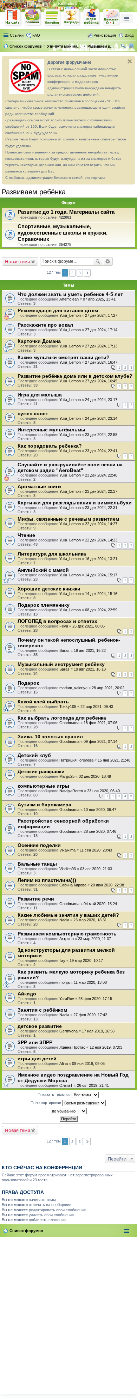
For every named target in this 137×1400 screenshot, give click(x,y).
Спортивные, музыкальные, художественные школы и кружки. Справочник (62, 232)
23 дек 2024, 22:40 (101, 475)
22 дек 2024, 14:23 (101, 540)
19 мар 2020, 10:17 (86, 960)
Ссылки (17, 35)
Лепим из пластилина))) (47, 880)
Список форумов (26, 1231)
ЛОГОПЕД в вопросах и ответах (57, 621)
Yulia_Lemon (70, 315)
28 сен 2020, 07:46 (100, 831)
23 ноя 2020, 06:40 (103, 791)
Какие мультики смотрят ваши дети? (64, 357)
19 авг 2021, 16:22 (90, 650)
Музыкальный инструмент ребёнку (61, 664)
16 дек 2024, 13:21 (101, 559)
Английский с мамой (43, 570)
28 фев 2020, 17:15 (95, 998)
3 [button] (80, 273)
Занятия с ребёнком (42, 1010)
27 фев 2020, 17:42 (90, 1015)
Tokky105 (67, 706)
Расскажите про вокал (45, 325)
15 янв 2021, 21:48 (114, 760)
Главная (33, 17)
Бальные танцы (37, 864)
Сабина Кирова (72, 885)
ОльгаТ (66, 1085)
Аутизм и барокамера (44, 804)
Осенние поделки (39, 845)
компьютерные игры (43, 786)
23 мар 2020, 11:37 (94, 939)
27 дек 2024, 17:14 (101, 330)
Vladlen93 (67, 869)
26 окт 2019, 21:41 (93, 1085)
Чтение (26, 535)
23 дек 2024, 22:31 (101, 507)
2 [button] (72, 273)
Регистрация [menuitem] (104, 35)
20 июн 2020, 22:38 (107, 885)
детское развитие (40, 1026)
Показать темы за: (55, 1094)
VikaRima (67, 850)
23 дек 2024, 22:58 (101, 434)
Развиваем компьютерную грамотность (67, 934)
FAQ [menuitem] (36, 35)
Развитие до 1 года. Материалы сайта (66, 212)
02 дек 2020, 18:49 (95, 776)
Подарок (28, 683)
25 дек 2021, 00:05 (88, 626)
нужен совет (33, 413)
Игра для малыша (40, 395)
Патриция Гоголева (76, 760)
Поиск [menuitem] (124, 47)
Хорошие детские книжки (49, 589)
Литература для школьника (52, 554)
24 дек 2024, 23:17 (101, 400)
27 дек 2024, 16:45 (101, 381)
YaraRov (66, 998)
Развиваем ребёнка (34, 192)
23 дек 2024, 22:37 (101, 491)
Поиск (98, 261)
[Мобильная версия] (132, 46)
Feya (63, 626)
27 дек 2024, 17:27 (101, 315)
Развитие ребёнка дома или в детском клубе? (75, 376)
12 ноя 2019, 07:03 (106, 1047)
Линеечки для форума (52, 17)
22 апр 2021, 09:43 (96, 706)
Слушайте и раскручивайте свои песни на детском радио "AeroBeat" (70, 467)
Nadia (64, 920)
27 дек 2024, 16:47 (101, 362)
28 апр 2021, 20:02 (108, 688)
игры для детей (37, 1058)
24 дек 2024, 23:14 (101, 418)
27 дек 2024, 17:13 (101, 346)
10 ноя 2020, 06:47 (100, 809)
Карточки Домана (39, 341)
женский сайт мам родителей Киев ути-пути (13, 18)
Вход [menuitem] (129, 35)
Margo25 (66, 776)
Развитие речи (36, 899)
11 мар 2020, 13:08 (90, 982)
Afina (63, 1063)
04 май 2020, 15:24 (100, 904)
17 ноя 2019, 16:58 (98, 1031)
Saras (64, 650)
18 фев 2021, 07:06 (100, 723)
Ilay (62, 960)
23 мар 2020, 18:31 (90, 920)
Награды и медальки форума (72, 17)
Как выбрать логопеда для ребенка (62, 718)
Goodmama (69, 723)
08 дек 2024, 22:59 (101, 610)
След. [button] (87, 273)
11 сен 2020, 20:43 (96, 850)
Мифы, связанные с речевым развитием (68, 519)
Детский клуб (34, 755)
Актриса (66, 939)
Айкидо (27, 993)
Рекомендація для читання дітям (58, 310)
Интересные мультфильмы (51, 429)
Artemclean (69, 299)
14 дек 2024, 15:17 (101, 575)
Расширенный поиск (108, 261)
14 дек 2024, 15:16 (101, 594)
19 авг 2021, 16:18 (90, 669)
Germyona (68, 1031)
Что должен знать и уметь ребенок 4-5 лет (70, 294)
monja (64, 982)
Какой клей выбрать (43, 701)
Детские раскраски (41, 771)
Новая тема (17, 261)
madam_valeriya (73, 688)
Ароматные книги (39, 486)
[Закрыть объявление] (130, 61)
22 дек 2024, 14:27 (101, 524)
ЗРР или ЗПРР (35, 1042)
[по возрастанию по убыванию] (68, 1111)
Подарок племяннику (44, 605)
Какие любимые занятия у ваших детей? (68, 915)
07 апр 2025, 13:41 (99, 299)
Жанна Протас (72, 1047)
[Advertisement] (68, 1314)
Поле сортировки (46, 1102)
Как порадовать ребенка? (50, 446)
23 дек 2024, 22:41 (101, 451)
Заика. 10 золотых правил (50, 736)
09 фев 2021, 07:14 (100, 741)
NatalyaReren (71, 791)
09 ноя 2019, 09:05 (88, 1063)
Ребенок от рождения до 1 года (111, 17)
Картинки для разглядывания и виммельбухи (75, 502)
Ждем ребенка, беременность (92, 17)
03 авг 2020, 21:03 (96, 869)
